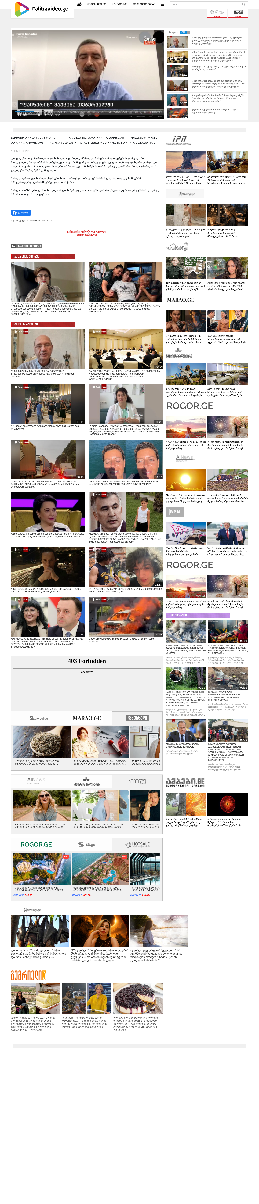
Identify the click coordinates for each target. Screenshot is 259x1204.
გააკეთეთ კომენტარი (29, 246)
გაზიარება (23, 213)
